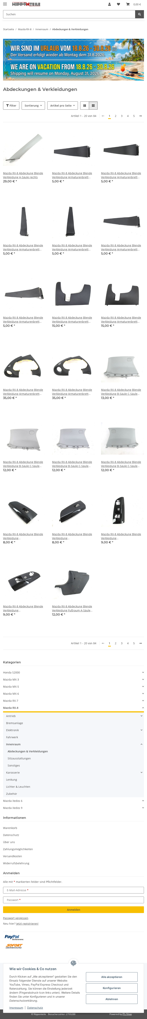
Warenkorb (10, 828)
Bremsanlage (14, 723)
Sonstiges (14, 765)
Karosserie (13, 772)
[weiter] (140, 116)
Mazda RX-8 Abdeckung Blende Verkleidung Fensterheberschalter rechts (23, 536)
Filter (12, 105)
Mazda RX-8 (10, 708)
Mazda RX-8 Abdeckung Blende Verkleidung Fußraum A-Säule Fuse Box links (72, 608)
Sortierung (32, 105)
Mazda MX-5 (11, 686)
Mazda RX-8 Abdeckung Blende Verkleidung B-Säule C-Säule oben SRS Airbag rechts (121, 464)
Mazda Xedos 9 (12, 808)
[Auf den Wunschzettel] (39, 135)
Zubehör (11, 794)
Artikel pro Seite (61, 105)
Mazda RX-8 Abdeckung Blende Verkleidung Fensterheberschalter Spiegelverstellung (121, 536)
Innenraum (13, 744)
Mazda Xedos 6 (12, 801)
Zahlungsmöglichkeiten (18, 849)
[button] (109, 4)
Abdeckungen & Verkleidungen (28, 751)
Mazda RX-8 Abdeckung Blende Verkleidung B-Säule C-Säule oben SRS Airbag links (121, 392)
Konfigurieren (112, 988)
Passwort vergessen (15, 918)
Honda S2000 (11, 672)
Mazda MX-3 (11, 679)
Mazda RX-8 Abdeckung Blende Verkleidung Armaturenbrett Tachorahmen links (23, 392)
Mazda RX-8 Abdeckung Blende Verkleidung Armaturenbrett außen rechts (72, 247)
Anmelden (73, 909)
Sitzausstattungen (19, 758)
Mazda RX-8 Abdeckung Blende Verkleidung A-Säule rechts (23, 175)
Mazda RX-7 (10, 701)
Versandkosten (12, 856)
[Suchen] (139, 14)
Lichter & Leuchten (18, 786)
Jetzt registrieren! (27, 923)
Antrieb (11, 716)
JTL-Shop (127, 1014)
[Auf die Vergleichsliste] (29, 135)
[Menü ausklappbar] (5, 2)
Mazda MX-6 (11, 693)
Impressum (16, 1007)
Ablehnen (111, 999)
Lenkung (11, 779)
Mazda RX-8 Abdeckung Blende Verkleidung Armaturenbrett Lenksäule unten (72, 320)
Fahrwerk (12, 737)
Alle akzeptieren (111, 977)
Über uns (9, 842)
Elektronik (12, 730)
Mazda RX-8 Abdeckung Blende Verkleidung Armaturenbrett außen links (72, 175)
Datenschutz (35, 1007)
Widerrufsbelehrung (16, 863)
